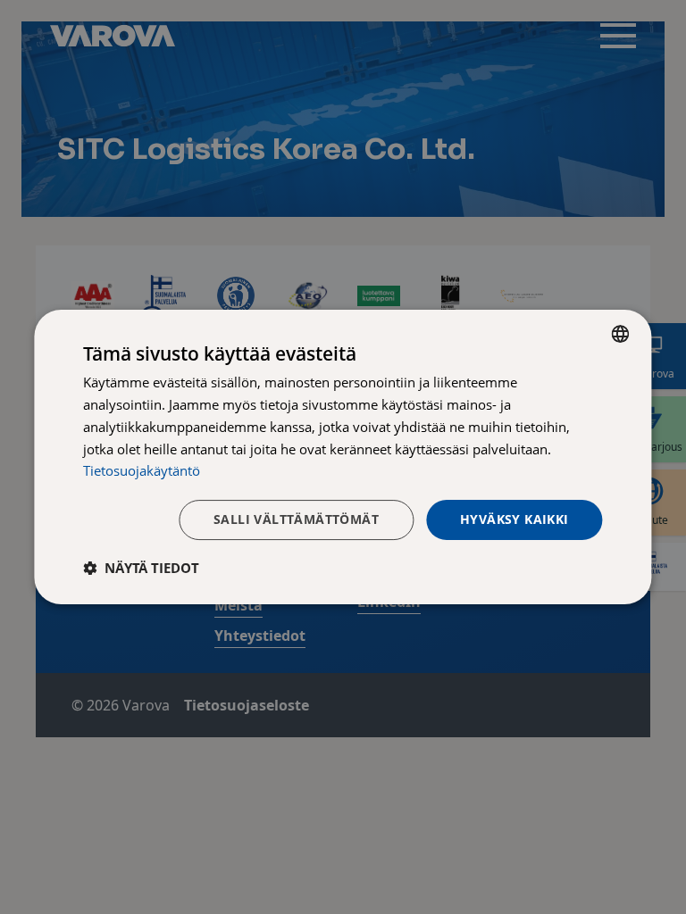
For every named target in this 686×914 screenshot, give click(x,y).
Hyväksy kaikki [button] (514, 519)
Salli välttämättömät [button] (296, 519)
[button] (141, 567)
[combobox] (621, 334)
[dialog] (342, 457)
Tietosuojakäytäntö (141, 470)
